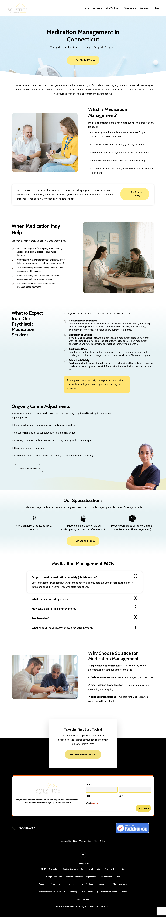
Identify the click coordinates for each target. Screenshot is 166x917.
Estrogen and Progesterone (51, 884)
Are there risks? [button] (41, 618)
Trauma (123, 892)
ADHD (43, 869)
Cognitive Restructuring (115, 869)
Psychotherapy (70, 892)
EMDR (117, 877)
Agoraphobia (54, 869)
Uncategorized (83, 899)
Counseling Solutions (74, 877)
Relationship (93, 892)
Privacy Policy (99, 841)
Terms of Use (85, 841)
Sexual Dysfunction (109, 892)
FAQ (75, 841)
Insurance (69, 884)
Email (92, 803)
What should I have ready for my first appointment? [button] (62, 627)
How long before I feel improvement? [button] (54, 608)
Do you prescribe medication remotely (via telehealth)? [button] (64, 577)
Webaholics (105, 906)
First (88, 796)
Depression (91, 877)
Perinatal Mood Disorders (50, 892)
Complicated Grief (54, 877)
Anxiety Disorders (70, 869)
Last (121, 796)
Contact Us (66, 841)
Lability (80, 884)
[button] (83, 60)
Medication (91, 884)
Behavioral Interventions (91, 869)
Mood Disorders (120, 884)
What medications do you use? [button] (50, 599)
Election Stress (105, 877)
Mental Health (104, 884)
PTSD (82, 892)
